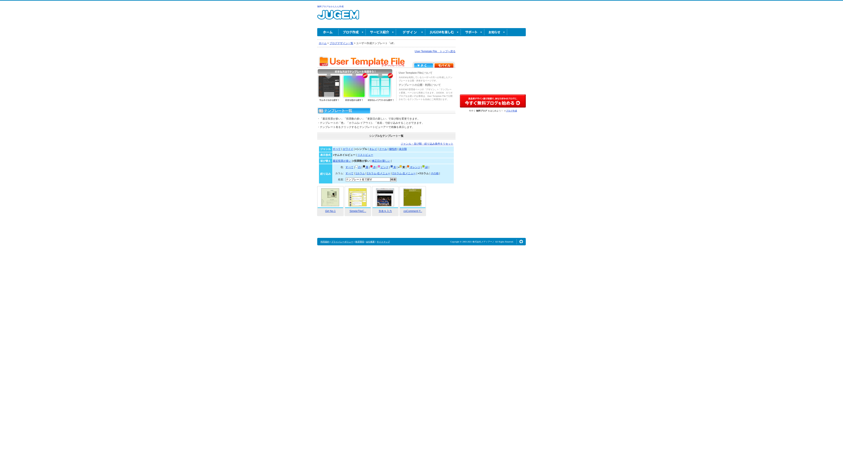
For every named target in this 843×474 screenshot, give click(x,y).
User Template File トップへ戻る (435, 51)
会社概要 (370, 242)
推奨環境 (359, 242)
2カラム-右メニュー (378, 173)
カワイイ (348, 149)
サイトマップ (383, 242)
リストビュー (365, 154)
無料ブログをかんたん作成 (330, 6)
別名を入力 (385, 211)
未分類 (403, 149)
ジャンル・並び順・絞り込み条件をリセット (427, 143)
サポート (472, 32)
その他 (435, 173)
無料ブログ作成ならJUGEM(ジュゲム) (338, 17)
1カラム (360, 173)
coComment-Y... (412, 211)
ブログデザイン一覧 (341, 43)
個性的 (393, 149)
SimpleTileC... (357, 211)
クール (383, 149)
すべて (337, 149)
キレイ (373, 149)
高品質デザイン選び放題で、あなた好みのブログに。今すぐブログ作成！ (493, 101)
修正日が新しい (381, 160)
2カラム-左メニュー (404, 173)
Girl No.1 (330, 211)
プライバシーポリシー (342, 242)
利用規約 (325, 242)
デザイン (410, 32)
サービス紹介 (381, 32)
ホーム (328, 32)
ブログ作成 (352, 32)
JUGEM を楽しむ (443, 32)
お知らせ (495, 32)
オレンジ (414, 167)
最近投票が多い (342, 160)
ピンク (384, 167)
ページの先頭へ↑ (521, 241)
